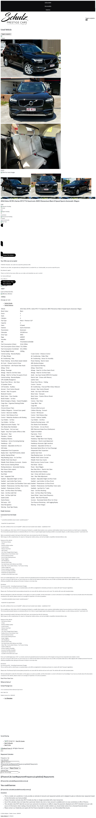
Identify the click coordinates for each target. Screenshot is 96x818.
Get (8, 698)
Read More (4, 678)
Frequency (4, 758)
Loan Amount (5, 760)
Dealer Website (4, 816)
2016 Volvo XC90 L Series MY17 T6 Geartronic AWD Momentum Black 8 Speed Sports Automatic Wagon (40, 201)
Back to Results (7, 283)
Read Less (10, 678)
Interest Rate (4, 770)
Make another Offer (8, 281)
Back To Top (7, 745)
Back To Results (8, 743)
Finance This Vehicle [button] (8, 255)
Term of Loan (4, 768)
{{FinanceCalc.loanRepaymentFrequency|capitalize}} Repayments (19, 764)
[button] (48, 793)
